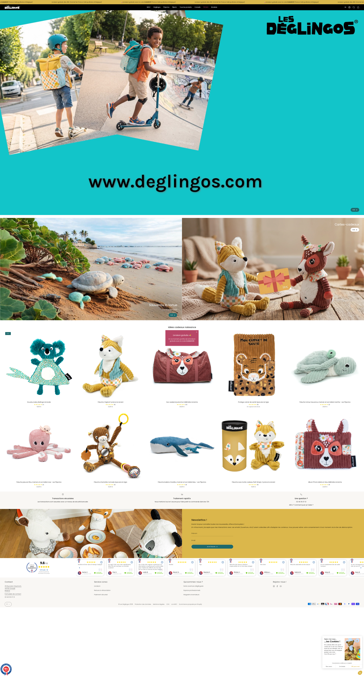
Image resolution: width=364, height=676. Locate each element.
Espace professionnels (192, 590)
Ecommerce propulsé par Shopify (190, 604)
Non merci (329, 666)
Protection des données (143, 604)
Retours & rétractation (102, 590)
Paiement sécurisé (101, 595)
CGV (167, 604)
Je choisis (342, 666)
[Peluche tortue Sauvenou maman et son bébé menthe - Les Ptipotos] (325, 366)
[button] (360, 673)
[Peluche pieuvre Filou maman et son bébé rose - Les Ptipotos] (39, 446)
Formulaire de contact (13, 594)
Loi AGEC (174, 604)
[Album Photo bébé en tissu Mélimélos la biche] (325, 446)
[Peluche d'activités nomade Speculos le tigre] (110, 446)
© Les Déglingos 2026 (125, 604)
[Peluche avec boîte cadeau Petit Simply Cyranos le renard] (253, 446)
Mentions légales (158, 604)
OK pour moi (355, 666)
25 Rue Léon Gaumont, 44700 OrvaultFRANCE (13, 588)
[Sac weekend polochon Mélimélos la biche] (182, 366)
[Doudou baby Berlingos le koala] (39, 366)
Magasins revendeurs (191, 595)
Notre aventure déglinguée (193, 586)
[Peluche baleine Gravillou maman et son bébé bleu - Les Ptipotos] (182, 446)
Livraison (97, 586)
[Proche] (197, 332)
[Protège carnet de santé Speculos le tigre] (253, 366)
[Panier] (358, 7)
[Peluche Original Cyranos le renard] (110, 366)
